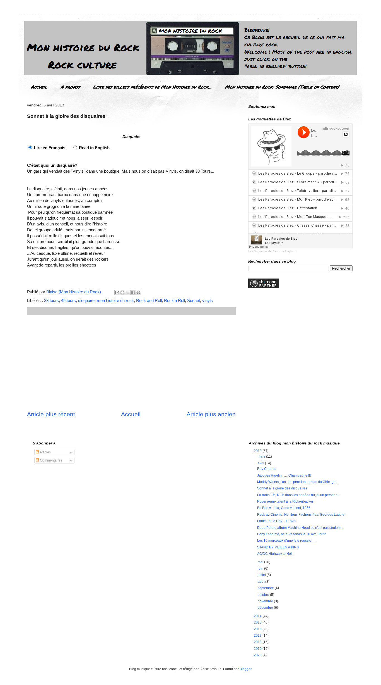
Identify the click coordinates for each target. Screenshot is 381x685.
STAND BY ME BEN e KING (278, 547)
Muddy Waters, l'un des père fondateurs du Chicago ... (298, 482)
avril (261, 463)
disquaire (86, 300)
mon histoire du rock (115, 300)
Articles (45, 452)
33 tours (51, 300)
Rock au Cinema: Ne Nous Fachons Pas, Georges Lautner (301, 515)
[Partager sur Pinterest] (138, 292)
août (261, 582)
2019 (258, 649)
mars (262, 456)
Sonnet (193, 300)
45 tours (68, 300)
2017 (258, 636)
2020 (258, 655)
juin (261, 568)
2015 (258, 622)
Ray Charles (266, 469)
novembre (266, 601)
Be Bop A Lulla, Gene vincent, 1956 (283, 508)
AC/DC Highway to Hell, (275, 554)
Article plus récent (51, 414)
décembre (266, 608)
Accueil (39, 87)
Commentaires (50, 460)
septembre (266, 588)
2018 (258, 642)
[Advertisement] (131, 363)
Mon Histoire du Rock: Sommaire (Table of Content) (282, 87)
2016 (258, 629)
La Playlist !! (288, 251)
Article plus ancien (211, 414)
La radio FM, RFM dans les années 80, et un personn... (298, 495)
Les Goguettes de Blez (263, 251)
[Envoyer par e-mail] (117, 292)
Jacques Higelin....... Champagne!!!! (284, 475)
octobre (264, 595)
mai (261, 562)
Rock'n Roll (174, 300)
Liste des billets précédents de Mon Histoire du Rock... (152, 87)
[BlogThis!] (122, 292)
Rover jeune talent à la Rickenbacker (285, 501)
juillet (262, 575)
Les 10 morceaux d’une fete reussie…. (286, 541)
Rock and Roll (149, 300)
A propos (70, 87)
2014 (258, 616)
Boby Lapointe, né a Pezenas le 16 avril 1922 (291, 534)
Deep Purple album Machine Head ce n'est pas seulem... (300, 528)
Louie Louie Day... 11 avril (276, 521)
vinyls (207, 300)
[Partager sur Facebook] (133, 292)
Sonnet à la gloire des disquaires (282, 488)
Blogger (245, 669)
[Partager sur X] (128, 292)
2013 (258, 451)
